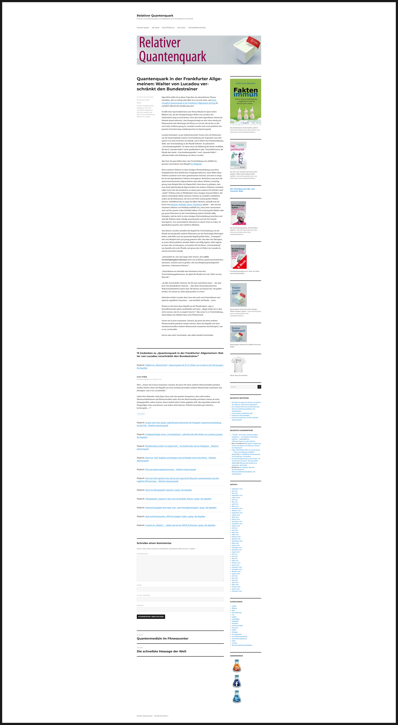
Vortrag (234, 643)
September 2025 (237, 489)
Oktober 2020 (236, 511)
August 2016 (236, 574)
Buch (233, 610)
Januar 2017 (236, 565)
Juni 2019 (235, 530)
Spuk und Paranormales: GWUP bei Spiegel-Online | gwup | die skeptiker (175, 516)
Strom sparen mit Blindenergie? (242, 413)
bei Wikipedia (196, 164)
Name (139, 585)
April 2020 (235, 517)
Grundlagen (236, 619)
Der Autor (181, 28)
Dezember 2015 (237, 591)
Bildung (234, 608)
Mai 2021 (235, 502)
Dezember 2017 (237, 548)
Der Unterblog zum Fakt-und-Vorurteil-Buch (242, 190)
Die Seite (155, 28)
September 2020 (237, 513)
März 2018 (235, 543)
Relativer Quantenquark (155, 15)
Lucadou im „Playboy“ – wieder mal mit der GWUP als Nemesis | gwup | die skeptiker (180, 525)
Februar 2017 (236, 563)
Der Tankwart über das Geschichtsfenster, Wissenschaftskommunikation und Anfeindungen (246, 409)
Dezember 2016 (237, 567)
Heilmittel (235, 621)
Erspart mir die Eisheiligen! (241, 415)
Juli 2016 (234, 576)
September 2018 (237, 541)
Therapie (235, 632)
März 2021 (235, 506)
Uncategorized (236, 634)
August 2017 (236, 552)
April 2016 (235, 582)
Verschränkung (149, 114)
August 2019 (236, 526)
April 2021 (235, 504)
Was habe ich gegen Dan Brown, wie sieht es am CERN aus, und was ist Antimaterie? (246, 446)
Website (140, 605)
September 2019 (237, 524)
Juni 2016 (235, 578)
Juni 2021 (235, 500)
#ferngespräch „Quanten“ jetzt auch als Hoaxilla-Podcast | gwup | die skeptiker (178, 499)
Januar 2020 (236, 519)
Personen (235, 628)
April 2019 (235, 532)
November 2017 (237, 550)
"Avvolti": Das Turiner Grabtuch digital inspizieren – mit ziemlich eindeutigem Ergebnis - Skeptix (245, 437)
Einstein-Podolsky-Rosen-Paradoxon (186, 205)
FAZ (149, 108)
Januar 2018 (236, 545)
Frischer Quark (143, 28)
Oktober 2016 (236, 571)
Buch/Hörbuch (168, 28)
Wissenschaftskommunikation (242, 645)
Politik (234, 630)
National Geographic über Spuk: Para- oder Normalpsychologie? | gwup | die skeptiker (181, 508)
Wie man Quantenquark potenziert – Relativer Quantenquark (170, 469)
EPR (146, 108)
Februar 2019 (236, 537)
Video (233, 641)
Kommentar (142, 554)
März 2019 (235, 534)
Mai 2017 (235, 558)
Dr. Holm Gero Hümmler (145, 97)
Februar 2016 (236, 587)
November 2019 (237, 521)
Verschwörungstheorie (239, 639)
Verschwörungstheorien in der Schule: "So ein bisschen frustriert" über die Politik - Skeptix (246, 461)
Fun (233, 615)
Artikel (139, 103)
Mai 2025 (235, 493)
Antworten (141, 414)
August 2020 (236, 515)
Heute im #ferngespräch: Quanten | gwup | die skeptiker (168, 490)
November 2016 (237, 569)
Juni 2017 (235, 556)
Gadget (234, 617)
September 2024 (237, 495)
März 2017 (235, 561)
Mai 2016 (235, 580)
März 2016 (235, 585)
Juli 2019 (234, 528)
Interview (235, 623)
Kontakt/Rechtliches (197, 28)
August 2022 (236, 497)
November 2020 (237, 508)
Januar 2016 (236, 589)
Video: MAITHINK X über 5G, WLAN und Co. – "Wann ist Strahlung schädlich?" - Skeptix (246, 452)
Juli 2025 (235, 491)
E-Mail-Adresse (143, 595)
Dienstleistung (236, 612)
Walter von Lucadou (143, 116)
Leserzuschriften (237, 626)
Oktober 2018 (236, 539)
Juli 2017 (234, 554)
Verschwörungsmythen (240, 636)
